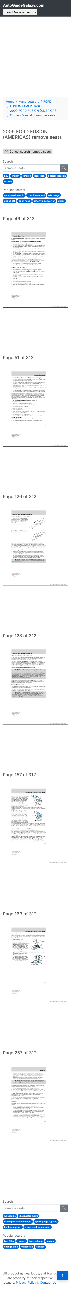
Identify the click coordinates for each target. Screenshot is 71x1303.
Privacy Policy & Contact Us (36, 1282)
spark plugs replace (46, 1221)
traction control (36, 195)
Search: (8, 161)
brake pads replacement (17, 1221)
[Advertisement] (35, 56)
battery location (57, 175)
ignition (27, 175)
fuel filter (9, 1241)
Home (10, 101)
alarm (61, 200)
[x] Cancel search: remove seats (28, 151)
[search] (64, 168)
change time (11, 1246)
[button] (62, 1275)
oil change (53, 195)
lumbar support (12, 1227)
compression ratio (14, 195)
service (40, 1246)
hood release (36, 1241)
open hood (24, 200)
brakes (22, 1241)
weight (15, 175)
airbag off (9, 200)
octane (8, 181)
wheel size (10, 1215)
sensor (50, 1241)
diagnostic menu (28, 1215)
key (6, 175)
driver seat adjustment (37, 1227)
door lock (39, 175)
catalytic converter (44, 200)
